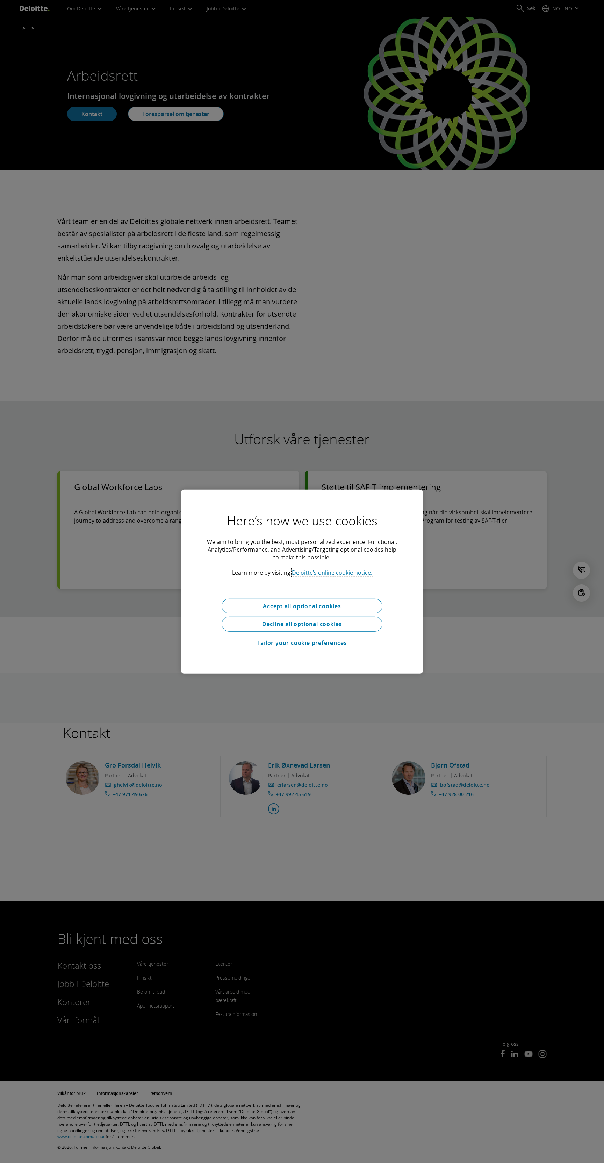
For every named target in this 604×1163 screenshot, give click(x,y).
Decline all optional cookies (302, 624)
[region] (302, 581)
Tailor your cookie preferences (302, 643)
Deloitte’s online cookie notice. (332, 572)
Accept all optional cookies (302, 606)
